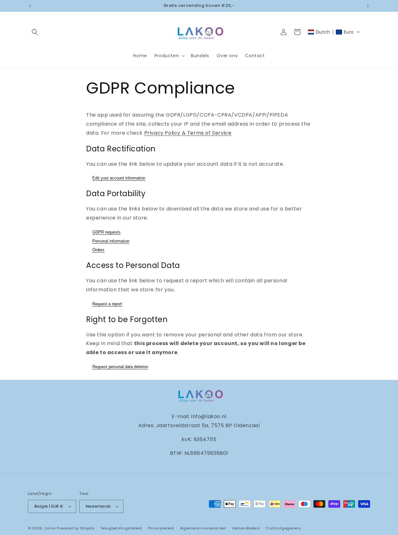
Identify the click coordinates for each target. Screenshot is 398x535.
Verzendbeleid (246, 528)
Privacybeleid (161, 528)
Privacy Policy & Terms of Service (188, 132)
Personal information (110, 241)
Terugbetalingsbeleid (121, 528)
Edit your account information (118, 178)
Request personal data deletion (120, 366)
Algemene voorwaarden (203, 528)
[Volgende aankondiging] (368, 6)
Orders (98, 249)
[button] (35, 32)
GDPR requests (106, 232)
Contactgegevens (283, 528)
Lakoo (50, 528)
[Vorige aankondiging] (30, 6)
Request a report (107, 304)
